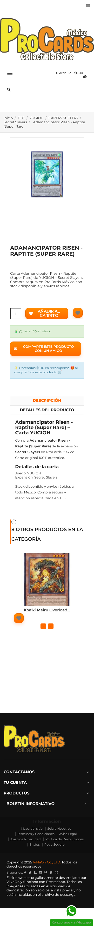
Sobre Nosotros (59, 829)
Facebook (25, 873)
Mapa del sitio (31, 829)
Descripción (47, 400)
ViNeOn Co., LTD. (47, 862)
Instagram (56, 873)
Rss (35, 873)
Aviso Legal (68, 834)
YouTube (40, 873)
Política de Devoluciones (64, 839)
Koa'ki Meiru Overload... (47, 610)
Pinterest (45, 873)
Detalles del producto (47, 410)
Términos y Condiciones (35, 834)
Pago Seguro (54, 845)
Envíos (34, 845)
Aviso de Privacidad (25, 839)
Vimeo (51, 873)
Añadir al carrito (49, 313)
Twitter (30, 873)
